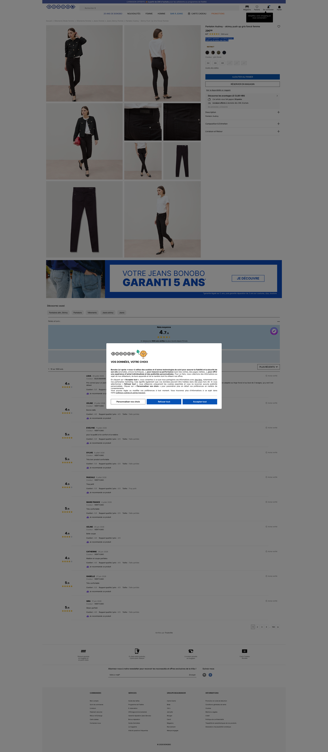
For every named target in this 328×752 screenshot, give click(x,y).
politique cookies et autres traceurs (130, 393)
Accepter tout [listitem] (200, 401)
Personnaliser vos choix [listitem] (128, 401)
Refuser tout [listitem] (164, 401)
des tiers (198, 379)
